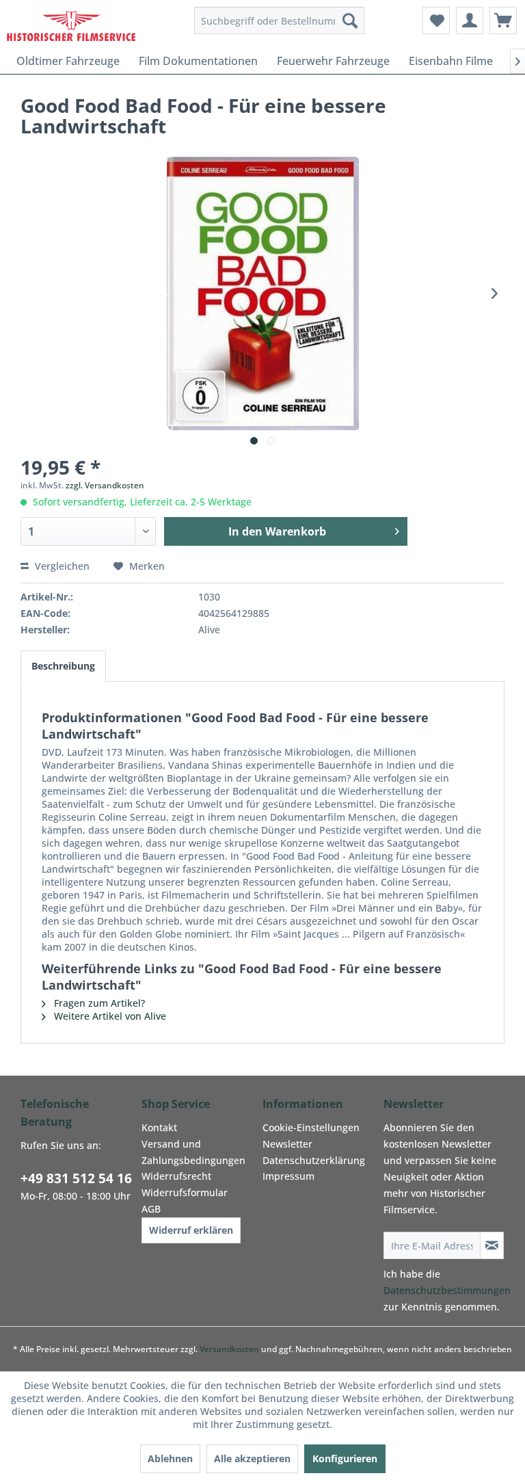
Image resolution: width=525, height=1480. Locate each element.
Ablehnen (170, 1458)
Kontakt (159, 1127)
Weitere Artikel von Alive (108, 1015)
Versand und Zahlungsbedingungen (193, 1152)
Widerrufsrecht (176, 1176)
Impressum (288, 1176)
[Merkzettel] (436, 20)
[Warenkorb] (503, 20)
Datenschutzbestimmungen (447, 1290)
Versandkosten (229, 1349)
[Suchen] (350, 20)
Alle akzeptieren (252, 1458)
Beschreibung (63, 665)
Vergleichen (61, 565)
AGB (151, 1208)
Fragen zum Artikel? (98, 1002)
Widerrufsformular (185, 1192)
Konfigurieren (344, 1458)
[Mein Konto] (469, 20)
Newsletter (287, 1143)
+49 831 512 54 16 (76, 1178)
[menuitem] (279, 20)
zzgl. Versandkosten (105, 485)
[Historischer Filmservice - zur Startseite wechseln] (71, 24)
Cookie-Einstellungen (311, 1127)
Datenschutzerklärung (313, 1160)
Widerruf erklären (191, 1230)
